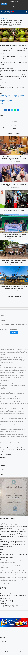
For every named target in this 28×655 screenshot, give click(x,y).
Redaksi (3, 8)
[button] (8, 4)
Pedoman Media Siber (10, 8)
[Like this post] (5, 110)
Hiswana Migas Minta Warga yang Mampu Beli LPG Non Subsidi (6, 102)
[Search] (24, 12)
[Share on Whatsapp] (15, 110)
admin (5, 24)
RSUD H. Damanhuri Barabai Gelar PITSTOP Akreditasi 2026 (11, 3)
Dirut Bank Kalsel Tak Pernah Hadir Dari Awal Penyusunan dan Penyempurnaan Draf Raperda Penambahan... (14, 158)
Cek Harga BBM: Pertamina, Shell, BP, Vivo (14, 210)
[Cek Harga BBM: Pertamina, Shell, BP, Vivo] (14, 199)
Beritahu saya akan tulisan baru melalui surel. (10, 329)
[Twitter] (13, 6)
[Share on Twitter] (12, 110)
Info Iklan (17, 8)
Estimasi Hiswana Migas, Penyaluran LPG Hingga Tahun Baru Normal (5, 97)
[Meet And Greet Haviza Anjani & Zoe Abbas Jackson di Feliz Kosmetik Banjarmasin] (14, 173)
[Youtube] (15, 6)
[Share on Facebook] (9, 110)
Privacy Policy (23, 8)
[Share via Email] (18, 110)
